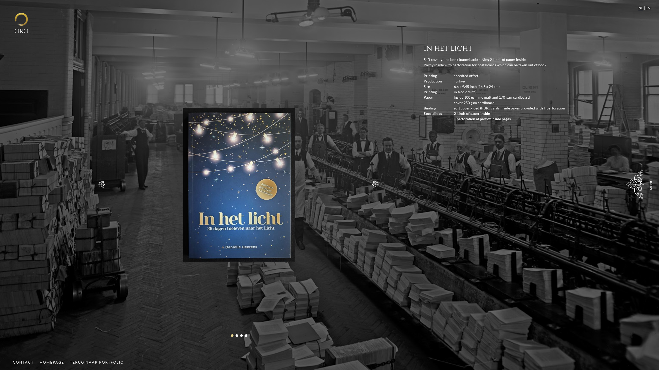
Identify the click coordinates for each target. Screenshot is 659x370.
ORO (21, 31)
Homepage (52, 362)
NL (640, 8)
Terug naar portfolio (97, 362)
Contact (23, 362)
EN (648, 8)
